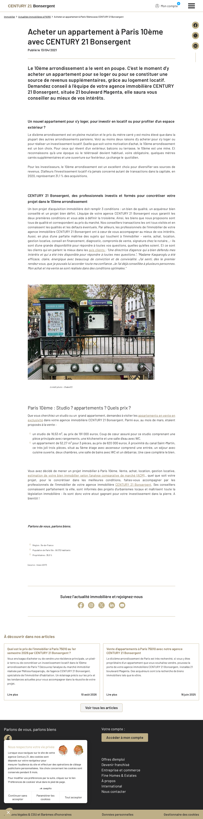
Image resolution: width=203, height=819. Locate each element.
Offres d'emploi (113, 759)
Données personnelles (117, 814)
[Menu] (191, 5)
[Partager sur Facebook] (195, 25)
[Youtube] (122, 605)
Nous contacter (114, 791)
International (112, 786)
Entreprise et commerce (121, 770)
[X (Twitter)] (101, 605)
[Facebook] (81, 605)
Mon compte (169, 6)
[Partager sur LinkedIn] (195, 45)
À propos (109, 781)
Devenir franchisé (115, 764)
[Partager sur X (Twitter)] (195, 35)
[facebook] (8, 739)
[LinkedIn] (112, 605)
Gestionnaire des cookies (181, 814)
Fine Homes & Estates (119, 775)
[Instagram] (91, 605)
